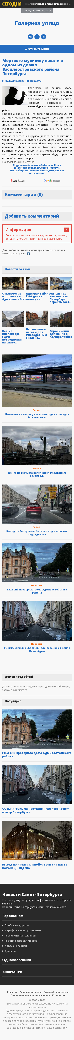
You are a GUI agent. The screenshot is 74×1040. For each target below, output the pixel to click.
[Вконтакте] (30, 36)
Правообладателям (56, 991)
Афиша (36, 468)
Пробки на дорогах (17, 925)
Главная (12, 991)
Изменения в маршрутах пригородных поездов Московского (37, 416)
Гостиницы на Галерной (20, 935)
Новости (35, 81)
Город (37, 410)
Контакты (58, 995)
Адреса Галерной (16, 946)
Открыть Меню (38, 48)
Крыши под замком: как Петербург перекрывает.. (60, 298)
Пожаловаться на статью (18, 161)
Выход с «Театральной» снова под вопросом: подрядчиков (37, 532)
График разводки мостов (21, 940)
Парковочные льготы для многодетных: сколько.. (36, 333)
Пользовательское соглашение (30, 995)
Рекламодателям (30, 991)
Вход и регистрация (14, 253)
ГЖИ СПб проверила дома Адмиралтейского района (37, 591)
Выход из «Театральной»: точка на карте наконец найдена (34, 866)
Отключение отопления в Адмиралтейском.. (16, 296)
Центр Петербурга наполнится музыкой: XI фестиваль (37, 474)
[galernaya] (43, 36)
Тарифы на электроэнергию (23, 930)
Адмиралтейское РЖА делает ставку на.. (39, 296)
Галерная (8, 900)
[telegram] (37, 36)
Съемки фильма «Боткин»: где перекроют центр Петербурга (37, 649)
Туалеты (10, 951)
